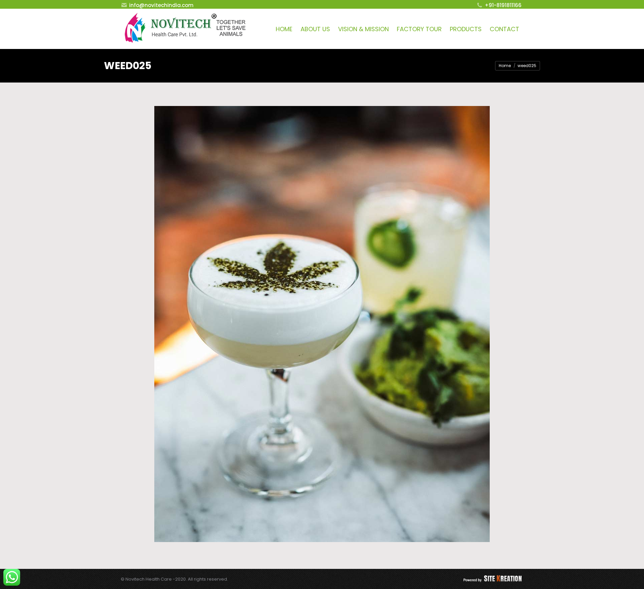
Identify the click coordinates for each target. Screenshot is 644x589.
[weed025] (322, 324)
